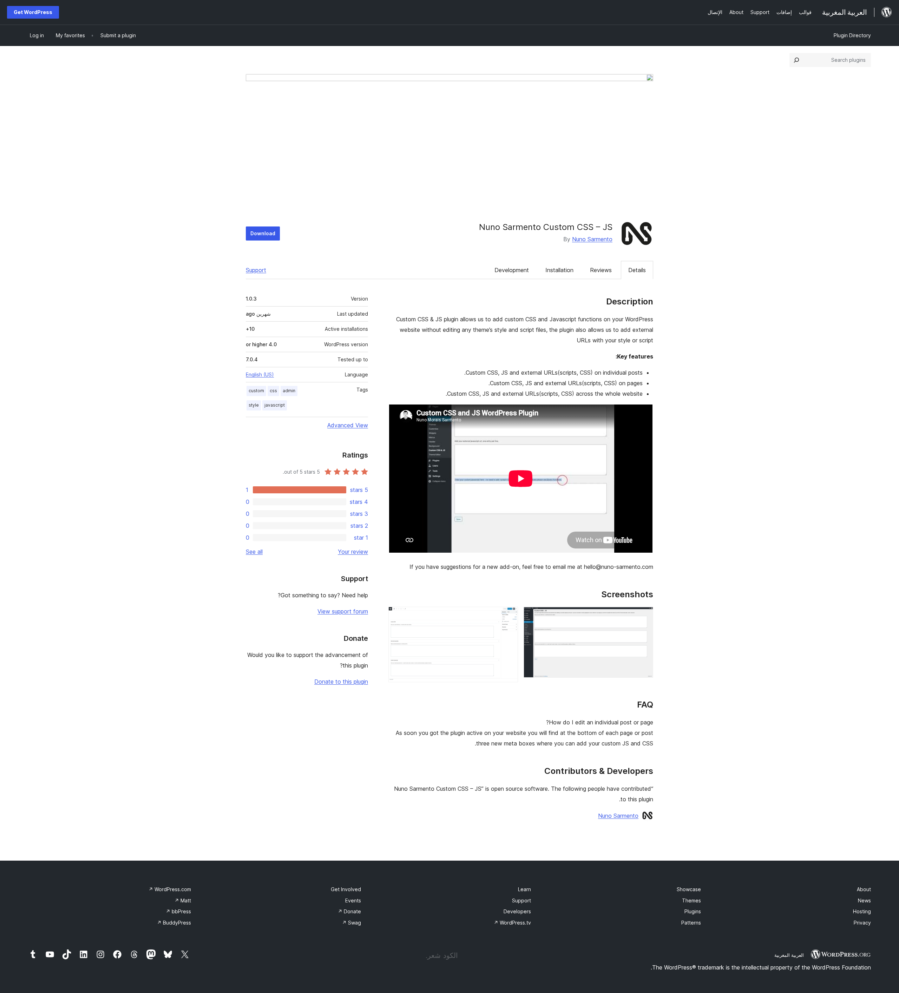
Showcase (689, 889)
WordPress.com (170, 889)
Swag (351, 923)
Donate (349, 911)
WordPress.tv (512, 923)
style (254, 405)
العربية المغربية (789, 955)
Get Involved (346, 889)
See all (254, 551)
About (864, 889)
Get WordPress (33, 12)
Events (353, 900)
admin (289, 390)
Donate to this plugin (341, 681)
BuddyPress (174, 923)
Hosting (862, 911)
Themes (691, 900)
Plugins (692, 911)
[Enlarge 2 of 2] (508, 616)
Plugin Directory (852, 35)
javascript (274, 405)
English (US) (260, 374)
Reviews (601, 270)
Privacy (862, 923)
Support (256, 270)
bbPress (178, 911)
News (864, 900)
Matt (183, 900)
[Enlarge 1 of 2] (643, 616)
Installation (559, 270)
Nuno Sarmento (592, 239)
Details (637, 270)
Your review (353, 551)
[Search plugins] (796, 60)
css (273, 390)
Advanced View (347, 425)
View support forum (342, 611)
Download (262, 233)
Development (511, 270)
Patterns (691, 923)
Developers (517, 911)
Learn (524, 889)
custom (256, 390)
